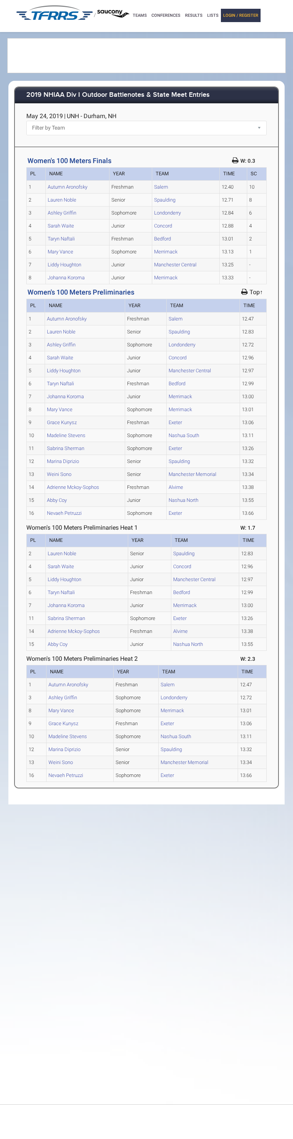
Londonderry (167, 213)
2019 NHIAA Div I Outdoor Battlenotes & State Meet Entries (118, 95)
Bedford (162, 239)
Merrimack (165, 252)
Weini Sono (59, 474)
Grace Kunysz (62, 422)
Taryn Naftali (61, 239)
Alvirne (176, 487)
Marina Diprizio (63, 461)
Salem (161, 187)
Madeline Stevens (66, 435)
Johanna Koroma (66, 277)
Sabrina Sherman (65, 448)
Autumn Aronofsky (67, 187)
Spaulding (164, 200)
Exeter (175, 422)
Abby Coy (57, 500)
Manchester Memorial (192, 474)
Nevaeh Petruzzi (64, 513)
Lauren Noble (62, 200)
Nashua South (184, 435)
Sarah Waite (61, 226)
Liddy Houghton (64, 265)
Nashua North (183, 500)
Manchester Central (175, 265)
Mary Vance (60, 252)
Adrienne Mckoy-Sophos (73, 487)
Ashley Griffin (62, 213)
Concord (163, 226)
